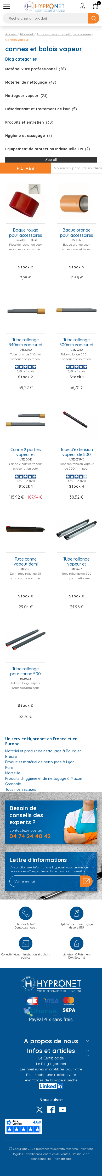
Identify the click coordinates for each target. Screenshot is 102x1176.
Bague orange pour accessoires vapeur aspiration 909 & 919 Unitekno (76, 233)
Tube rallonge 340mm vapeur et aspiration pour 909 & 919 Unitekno (26, 342)
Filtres (25, 168)
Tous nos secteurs (20, 789)
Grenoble (13, 784)
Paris (9, 767)
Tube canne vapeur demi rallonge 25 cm (25, 562)
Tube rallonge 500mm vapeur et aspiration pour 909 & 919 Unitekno (76, 342)
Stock (24, 267)
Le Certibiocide (51, 1058)
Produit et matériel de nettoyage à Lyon (40, 762)
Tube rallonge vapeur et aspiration (76, 562)
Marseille (12, 773)
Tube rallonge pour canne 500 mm (25, 671)
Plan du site (62, 1159)
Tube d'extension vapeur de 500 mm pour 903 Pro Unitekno (76, 452)
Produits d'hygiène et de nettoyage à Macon (43, 778)
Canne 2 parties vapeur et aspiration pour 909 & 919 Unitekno (25, 452)
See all (51, 159)
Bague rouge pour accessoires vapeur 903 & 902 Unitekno (25, 233)
